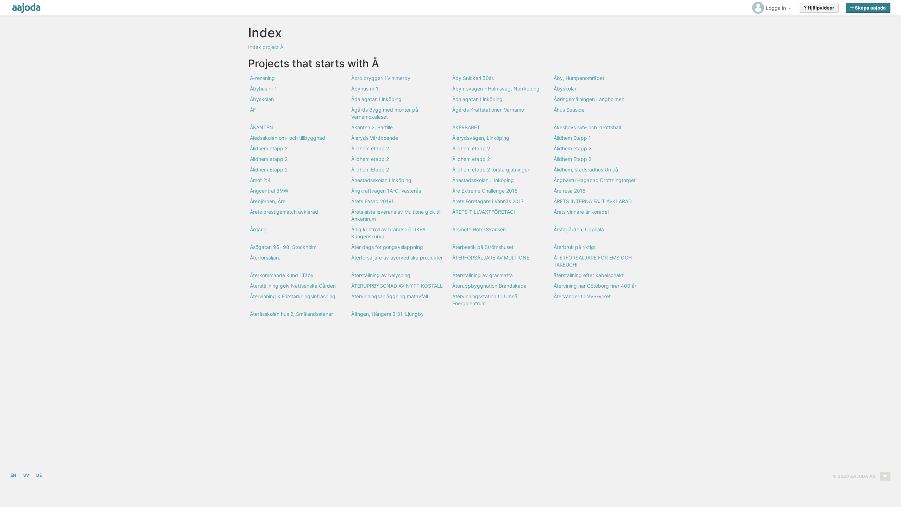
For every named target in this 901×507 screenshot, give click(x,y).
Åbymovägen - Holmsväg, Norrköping (496, 89)
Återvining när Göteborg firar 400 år (595, 286)
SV (26, 475)
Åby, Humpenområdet (579, 78)
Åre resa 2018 (570, 191)
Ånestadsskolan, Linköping (483, 180)
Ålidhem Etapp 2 (572, 159)
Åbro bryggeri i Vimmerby (380, 78)
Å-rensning (262, 78)
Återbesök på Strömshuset (482, 247)
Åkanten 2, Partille (372, 127)
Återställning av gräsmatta (482, 275)
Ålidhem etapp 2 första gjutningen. (492, 170)
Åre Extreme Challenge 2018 (485, 191)
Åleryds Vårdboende (374, 138)
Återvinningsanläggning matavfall (389, 296)
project (271, 47)
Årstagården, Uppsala (579, 229)
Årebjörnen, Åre (267, 201)
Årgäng (258, 229)
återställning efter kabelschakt (589, 275)
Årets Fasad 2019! (372, 201)
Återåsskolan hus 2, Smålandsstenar (291, 314)
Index (254, 47)
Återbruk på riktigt (575, 247)
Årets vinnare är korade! (581, 212)
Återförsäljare (265, 258)
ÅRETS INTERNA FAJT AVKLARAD (593, 201)
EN (13, 475)
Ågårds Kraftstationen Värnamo (488, 110)
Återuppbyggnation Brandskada (489, 286)
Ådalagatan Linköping (376, 99)
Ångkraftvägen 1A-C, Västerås (386, 191)
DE (39, 475)
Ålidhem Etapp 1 (572, 138)
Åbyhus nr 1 (263, 89)
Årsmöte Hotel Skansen (479, 229)
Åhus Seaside (569, 110)
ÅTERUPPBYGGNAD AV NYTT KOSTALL (397, 286)
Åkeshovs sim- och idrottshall (587, 127)
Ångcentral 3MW (269, 191)
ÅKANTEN (261, 127)
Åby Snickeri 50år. (473, 78)
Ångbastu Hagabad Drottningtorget (595, 180)
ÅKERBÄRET (466, 127)
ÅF (253, 110)
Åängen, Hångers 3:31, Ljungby (387, 314)
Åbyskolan (566, 89)
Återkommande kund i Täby (282, 275)
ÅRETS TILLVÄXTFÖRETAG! (483, 212)
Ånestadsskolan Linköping (381, 180)
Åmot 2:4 (260, 180)
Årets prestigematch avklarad (284, 212)
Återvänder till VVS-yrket (582, 296)
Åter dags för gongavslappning (387, 247)
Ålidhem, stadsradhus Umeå (586, 170)
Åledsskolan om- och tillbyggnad (287, 138)
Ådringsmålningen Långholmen (589, 99)
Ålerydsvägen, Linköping (480, 138)
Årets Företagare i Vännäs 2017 (488, 201)
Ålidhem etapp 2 (269, 148)
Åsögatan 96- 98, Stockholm (283, 247)
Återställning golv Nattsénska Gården (293, 286)
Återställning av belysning (380, 275)
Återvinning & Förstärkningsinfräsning (292, 296)
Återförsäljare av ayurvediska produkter (397, 258)
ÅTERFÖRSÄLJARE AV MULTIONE (490, 258)
